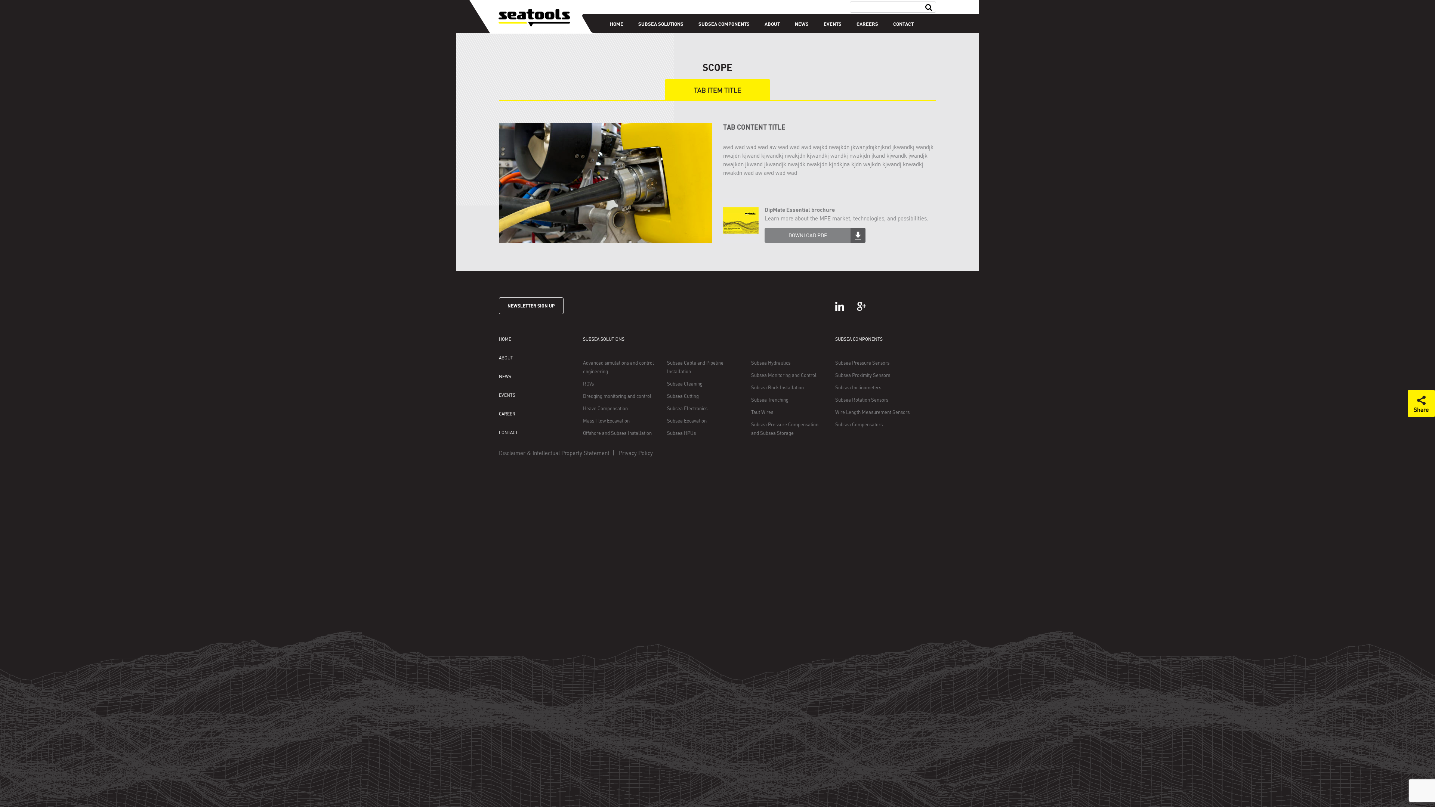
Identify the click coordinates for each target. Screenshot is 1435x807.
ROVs (588, 384)
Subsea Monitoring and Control (784, 375)
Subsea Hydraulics (770, 363)
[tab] (717, 90)
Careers (867, 24)
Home (616, 24)
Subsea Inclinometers (858, 387)
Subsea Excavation (687, 421)
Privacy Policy (636, 452)
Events (833, 24)
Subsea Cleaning (685, 384)
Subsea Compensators (859, 424)
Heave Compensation (605, 408)
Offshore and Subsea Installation (617, 433)
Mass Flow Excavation (606, 421)
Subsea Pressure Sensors (862, 363)
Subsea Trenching (770, 400)
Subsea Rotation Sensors (861, 400)
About (772, 24)
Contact (903, 24)
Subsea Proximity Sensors (862, 375)
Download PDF (808, 235)
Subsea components (724, 24)
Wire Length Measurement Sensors (872, 412)
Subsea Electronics (687, 408)
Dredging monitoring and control (617, 396)
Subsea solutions (660, 24)
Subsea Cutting (683, 396)
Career (507, 414)
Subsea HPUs (681, 433)
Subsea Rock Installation (777, 387)
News (802, 24)
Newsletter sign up (531, 305)
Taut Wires (762, 412)
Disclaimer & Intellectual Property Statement (554, 452)
